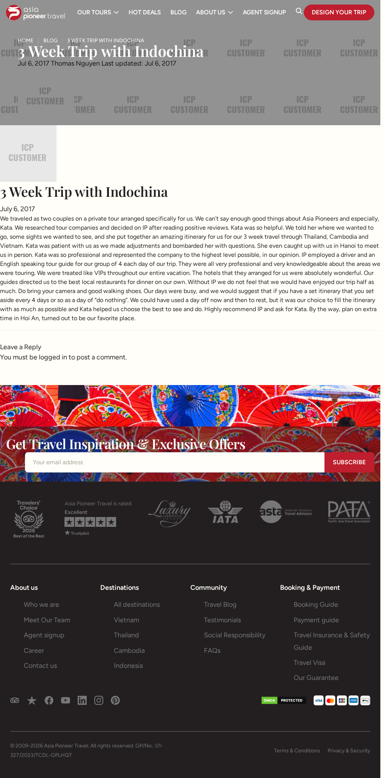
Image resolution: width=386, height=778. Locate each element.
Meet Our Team (47, 620)
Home (26, 40)
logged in (53, 357)
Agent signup (44, 635)
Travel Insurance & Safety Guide (332, 641)
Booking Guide (316, 604)
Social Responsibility (234, 635)
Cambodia (129, 650)
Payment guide (316, 620)
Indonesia (128, 665)
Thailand (126, 635)
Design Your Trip (339, 12)
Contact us (40, 665)
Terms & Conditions (297, 750)
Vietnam (126, 620)
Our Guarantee (316, 678)
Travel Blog (220, 604)
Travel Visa (309, 662)
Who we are (41, 604)
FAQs (212, 650)
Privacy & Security (349, 750)
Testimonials (222, 620)
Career (34, 650)
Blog (50, 40)
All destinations (137, 604)
